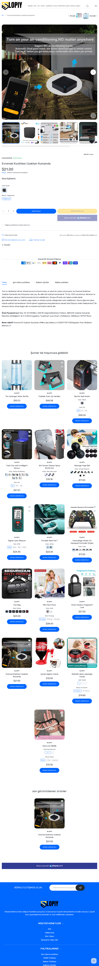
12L (12, 485)
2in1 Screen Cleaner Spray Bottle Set (49, 466)
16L (21, 485)
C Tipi (48, 760)
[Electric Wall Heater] (82, 375)
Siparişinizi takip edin (49, 940)
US (78, 410)
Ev (3, 15)
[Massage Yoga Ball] (82, 444)
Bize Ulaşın (49, 936)
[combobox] (59, 6)
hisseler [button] (7, 245)
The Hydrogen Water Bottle (16, 396)
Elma (43, 760)
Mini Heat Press (49, 605)
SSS (49, 929)
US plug (49, 619)
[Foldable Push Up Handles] (49, 375)
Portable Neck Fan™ (49, 541)
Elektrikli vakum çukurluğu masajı (82, 675)
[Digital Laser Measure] (17, 519)
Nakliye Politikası (49, 961)
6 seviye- (77, 691)
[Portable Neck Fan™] (49, 519)
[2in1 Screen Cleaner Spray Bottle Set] (49, 444)
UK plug (56, 619)
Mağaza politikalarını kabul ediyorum (17, 225)
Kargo (4, 172)
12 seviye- (86, 691)
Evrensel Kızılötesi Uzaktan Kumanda (17, 675)
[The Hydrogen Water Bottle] (17, 375)
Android (55, 760)
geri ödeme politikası (49, 954)
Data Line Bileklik (49, 746)
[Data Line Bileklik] (49, 724)
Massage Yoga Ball (82, 465)
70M (19, 547)
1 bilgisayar (6, 199)
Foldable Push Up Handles (49, 396)
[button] (93, 72)
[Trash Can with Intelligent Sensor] (17, 444)
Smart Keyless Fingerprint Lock (82, 606)
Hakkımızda (49, 933)
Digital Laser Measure (17, 541)
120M (24, 547)
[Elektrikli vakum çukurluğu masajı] (82, 653)
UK (86, 410)
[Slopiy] (12, 6)
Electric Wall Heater (82, 396)
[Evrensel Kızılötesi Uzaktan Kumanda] (17, 653)
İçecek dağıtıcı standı (49, 674)
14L (17, 485)
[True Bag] (17, 584)
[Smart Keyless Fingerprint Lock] (82, 584)
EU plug (42, 619)
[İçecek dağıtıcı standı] (49, 653)
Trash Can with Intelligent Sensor (17, 466)
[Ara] (87, 6)
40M (9, 547)
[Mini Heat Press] (49, 584)
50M (14, 547)
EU (82, 410)
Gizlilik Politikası (49, 958)
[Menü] (95, 6)
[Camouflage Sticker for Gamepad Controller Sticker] (82, 519)
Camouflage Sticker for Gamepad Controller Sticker (82, 542)
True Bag (17, 605)
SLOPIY (17, 393)
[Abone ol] (80, 888)
